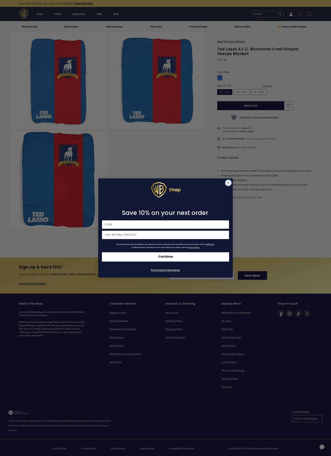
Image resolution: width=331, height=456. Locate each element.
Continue (165, 256)
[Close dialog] (228, 183)
